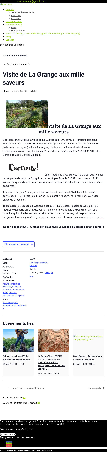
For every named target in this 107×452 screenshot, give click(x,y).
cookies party (95, 388)
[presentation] (18, 340)
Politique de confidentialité (41, 450)
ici (102, 217)
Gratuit (15, 289)
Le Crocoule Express (70, 227)
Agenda (10, 9)
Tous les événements (22, 12)
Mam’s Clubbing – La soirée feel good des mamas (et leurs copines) (43, 33)
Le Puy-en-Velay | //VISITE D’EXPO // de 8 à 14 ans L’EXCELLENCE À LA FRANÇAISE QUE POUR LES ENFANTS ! (51, 362)
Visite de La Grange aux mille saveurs (70, 129)
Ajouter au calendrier (19, 244)
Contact (10, 39)
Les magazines (14, 21)
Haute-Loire (18, 30)
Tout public (19, 295)
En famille (16, 286)
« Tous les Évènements (15, 55)
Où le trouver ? (14, 24)
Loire (13, 27)
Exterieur (16, 18)
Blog (8, 36)
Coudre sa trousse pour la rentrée (28, 388)
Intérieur (16, 15)
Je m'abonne (7, 434)
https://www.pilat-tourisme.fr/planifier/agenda (14, 305)
